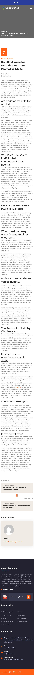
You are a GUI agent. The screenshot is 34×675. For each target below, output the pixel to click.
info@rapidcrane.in (9, 654)
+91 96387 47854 (9, 648)
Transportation (23, 622)
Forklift (5, 618)
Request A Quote (8, 622)
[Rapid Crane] (10, 8)
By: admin (6, 74)
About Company (7, 612)
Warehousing (6, 625)
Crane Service (7, 615)
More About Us (8, 590)
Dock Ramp (21, 615)
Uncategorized (8, 58)
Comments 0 (7, 76)
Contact (20, 612)
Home (3, 31)
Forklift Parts (22, 618)
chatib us (18, 387)
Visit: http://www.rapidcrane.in (13, 542)
